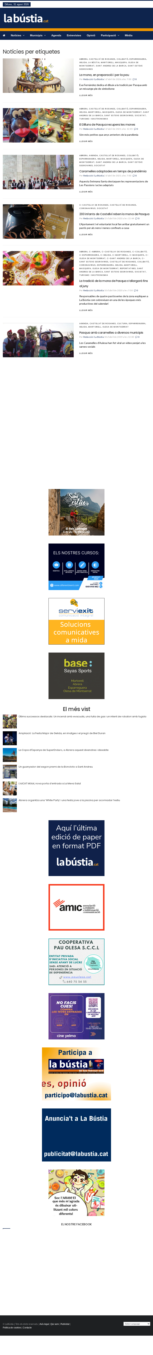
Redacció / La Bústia (93, 79)
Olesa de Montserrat (128, 112)
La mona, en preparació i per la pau (104, 75)
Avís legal (44, 1324)
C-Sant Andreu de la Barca (123, 258)
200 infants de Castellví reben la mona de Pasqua (114, 214)
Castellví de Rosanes (102, 59)
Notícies (16, 35)
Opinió (91, 35)
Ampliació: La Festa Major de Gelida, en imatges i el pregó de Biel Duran (62, 733)
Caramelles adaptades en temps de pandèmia (112, 171)
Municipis (36, 35)
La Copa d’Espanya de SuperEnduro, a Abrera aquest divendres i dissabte (64, 750)
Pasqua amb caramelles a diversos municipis (111, 332)
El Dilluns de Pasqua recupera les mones (107, 124)
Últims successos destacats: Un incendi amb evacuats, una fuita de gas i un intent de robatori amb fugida (82, 716)
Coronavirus (87, 208)
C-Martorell (120, 255)
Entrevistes (74, 35)
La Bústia (94, 62)
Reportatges (128, 268)
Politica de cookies (12, 1327)
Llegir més (86, 95)
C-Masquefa (136, 255)
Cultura (122, 323)
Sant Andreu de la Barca (111, 65)
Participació (109, 35)
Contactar (9, 43)
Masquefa (121, 62)
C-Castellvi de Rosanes (94, 205)
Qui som (55, 1324)
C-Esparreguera (89, 255)
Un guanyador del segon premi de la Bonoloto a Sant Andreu (56, 766)
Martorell (107, 62)
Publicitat (64, 1324)
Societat (140, 115)
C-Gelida (105, 255)
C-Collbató (139, 251)
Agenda (56, 35)
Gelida (83, 62)
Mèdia (128, 35)
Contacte (27, 1327)
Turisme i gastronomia (93, 118)
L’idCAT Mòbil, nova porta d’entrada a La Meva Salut (50, 783)
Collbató (122, 59)
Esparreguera (137, 59)
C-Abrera (94, 251)
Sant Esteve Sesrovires (118, 115)
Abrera (83, 59)
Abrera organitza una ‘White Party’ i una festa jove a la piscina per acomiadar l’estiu (69, 800)
